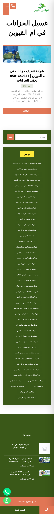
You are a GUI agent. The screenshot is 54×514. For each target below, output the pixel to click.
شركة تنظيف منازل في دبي (26, 280)
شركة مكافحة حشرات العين (26, 330)
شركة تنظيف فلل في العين (26, 208)
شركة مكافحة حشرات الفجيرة (26, 336)
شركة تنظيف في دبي (27, 236)
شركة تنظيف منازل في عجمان (26, 286)
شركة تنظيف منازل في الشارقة (27, 275)
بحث (10, 137)
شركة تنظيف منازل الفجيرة (26, 269)
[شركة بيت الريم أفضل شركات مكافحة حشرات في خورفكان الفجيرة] (41, 7)
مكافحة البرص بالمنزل (18, 386)
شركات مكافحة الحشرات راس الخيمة (27, 185)
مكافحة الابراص (15, 381)
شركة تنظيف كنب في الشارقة (26, 247)
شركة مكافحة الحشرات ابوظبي (27, 291)
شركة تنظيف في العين (27, 219)
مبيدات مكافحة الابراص (35, 381)
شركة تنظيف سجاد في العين (27, 197)
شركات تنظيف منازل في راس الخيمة (27, 180)
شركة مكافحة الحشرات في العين (26, 314)
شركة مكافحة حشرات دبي (27, 347)
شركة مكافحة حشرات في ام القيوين (26, 369)
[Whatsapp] (7, 500)
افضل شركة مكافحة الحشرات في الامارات (26, 163)
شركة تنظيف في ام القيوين (26, 230)
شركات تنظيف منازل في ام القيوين (27, 174)
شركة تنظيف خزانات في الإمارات (26, 191)
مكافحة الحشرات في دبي (27, 397)
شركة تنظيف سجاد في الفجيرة (27, 202)
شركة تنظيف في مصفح (27, 241)
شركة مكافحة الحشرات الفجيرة (27, 302)
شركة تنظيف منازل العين (26, 263)
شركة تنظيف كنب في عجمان (27, 258)
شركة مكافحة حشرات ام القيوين (27, 341)
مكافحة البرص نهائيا (27, 392)
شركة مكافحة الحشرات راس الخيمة (26, 308)
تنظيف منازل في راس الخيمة (27, 169)
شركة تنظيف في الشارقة (27, 213)
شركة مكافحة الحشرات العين (26, 297)
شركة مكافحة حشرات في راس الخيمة (26, 375)
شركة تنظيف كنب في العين (26, 252)
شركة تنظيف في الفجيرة (26, 224)
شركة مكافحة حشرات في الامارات (27, 358)
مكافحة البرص (38, 386)
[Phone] (7, 492)
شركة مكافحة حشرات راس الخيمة (27, 353)
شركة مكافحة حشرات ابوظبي (26, 319)
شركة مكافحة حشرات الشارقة (26, 325)
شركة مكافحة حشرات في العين (27, 364)
